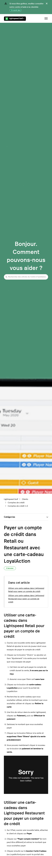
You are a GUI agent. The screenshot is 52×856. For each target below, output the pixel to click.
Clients (25, 499)
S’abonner (10, 568)
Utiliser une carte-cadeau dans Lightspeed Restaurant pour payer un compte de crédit (26, 599)
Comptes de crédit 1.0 (18, 506)
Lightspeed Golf (16, 18)
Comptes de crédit (16, 503)
